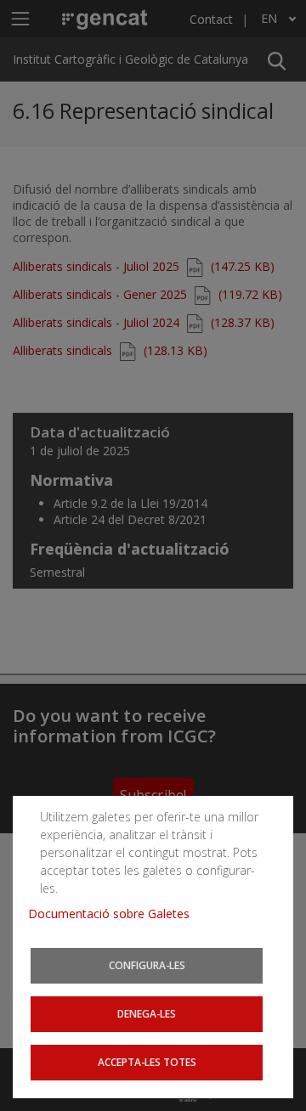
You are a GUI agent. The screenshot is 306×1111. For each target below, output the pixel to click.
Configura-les (147, 965)
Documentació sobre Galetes (115, 913)
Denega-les (146, 1013)
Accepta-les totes (147, 1062)
